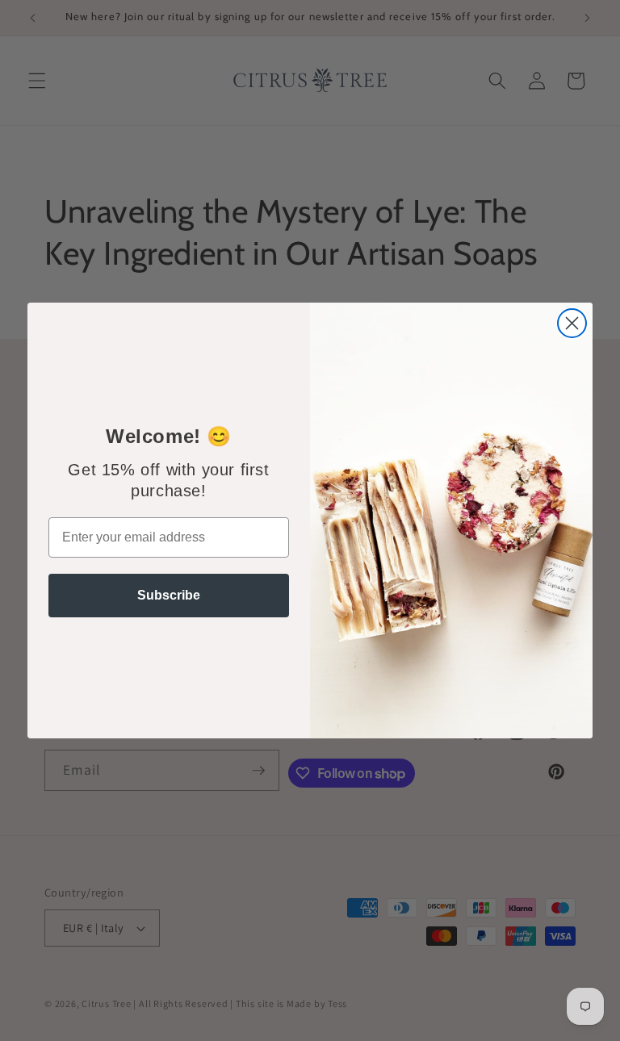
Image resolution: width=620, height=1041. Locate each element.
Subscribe (168, 595)
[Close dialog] (572, 323)
